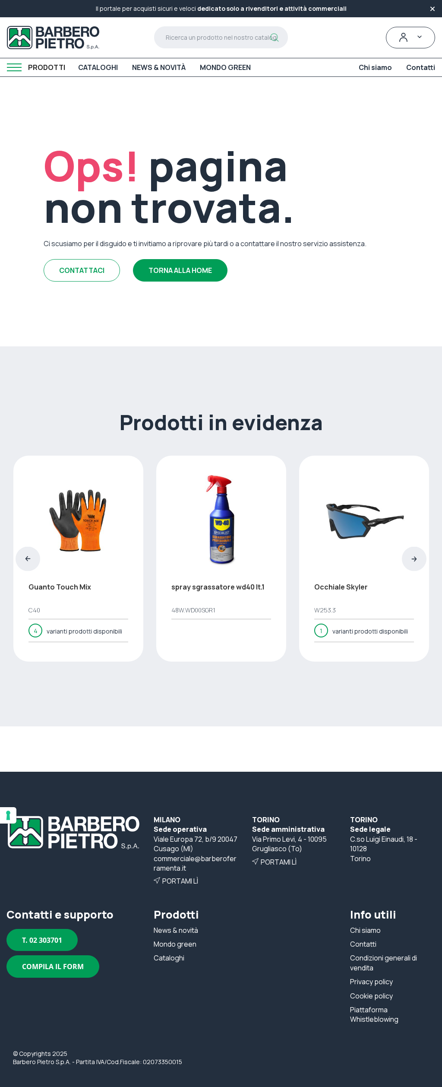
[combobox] (221, 37)
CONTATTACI (81, 270)
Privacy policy (371, 981)
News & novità (176, 930)
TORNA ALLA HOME (180, 270)
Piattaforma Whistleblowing (374, 1014)
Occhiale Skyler (341, 587)
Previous (28, 558)
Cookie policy (371, 996)
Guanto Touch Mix (59, 587)
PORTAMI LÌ (180, 881)
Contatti (363, 944)
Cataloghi (169, 958)
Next (414, 558)
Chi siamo (365, 930)
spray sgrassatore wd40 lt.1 (218, 587)
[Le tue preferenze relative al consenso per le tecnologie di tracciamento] (8, 815)
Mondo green (175, 944)
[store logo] (53, 37)
